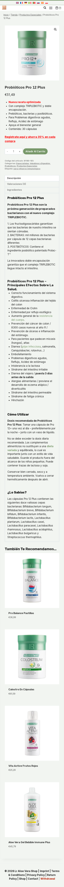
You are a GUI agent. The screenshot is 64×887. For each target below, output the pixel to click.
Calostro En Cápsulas (21, 689)
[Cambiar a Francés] (21, 3)
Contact (33, 878)
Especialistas (22, 163)
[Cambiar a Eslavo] (38, 3)
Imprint (44, 871)
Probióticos (10, 166)
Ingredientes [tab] (14, 189)
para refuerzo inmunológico (27, 169)
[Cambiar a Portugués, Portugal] (34, 3)
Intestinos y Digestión (40, 163)
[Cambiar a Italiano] (30, 3)
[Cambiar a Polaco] (46, 3)
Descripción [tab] (14, 178)
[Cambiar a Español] (42, 3)
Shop (22, 878)
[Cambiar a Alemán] (25, 3)
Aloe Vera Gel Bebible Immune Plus (29, 842)
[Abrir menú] (50, 8)
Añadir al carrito (35, 151)
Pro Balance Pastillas (21, 613)
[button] (55, 29)
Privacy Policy (36, 874)
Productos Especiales (27, 166)
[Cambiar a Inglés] (17, 3)
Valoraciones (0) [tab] (16, 184)
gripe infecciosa (31, 346)
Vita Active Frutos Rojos (23, 765)
